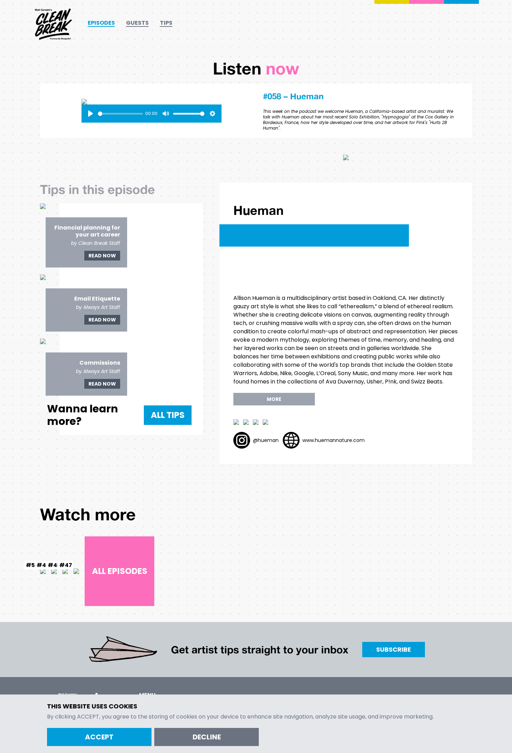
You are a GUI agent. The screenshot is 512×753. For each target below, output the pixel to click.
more (274, 399)
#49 (43, 565)
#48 (54, 565)
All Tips (168, 415)
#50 (32, 565)
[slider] (120, 113)
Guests (137, 23)
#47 (65, 565)
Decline (207, 737)
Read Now (102, 255)
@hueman (266, 440)
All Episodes (119, 571)
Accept (99, 737)
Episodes (101, 23)
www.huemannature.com (333, 440)
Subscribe (393, 649)
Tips (166, 23)
